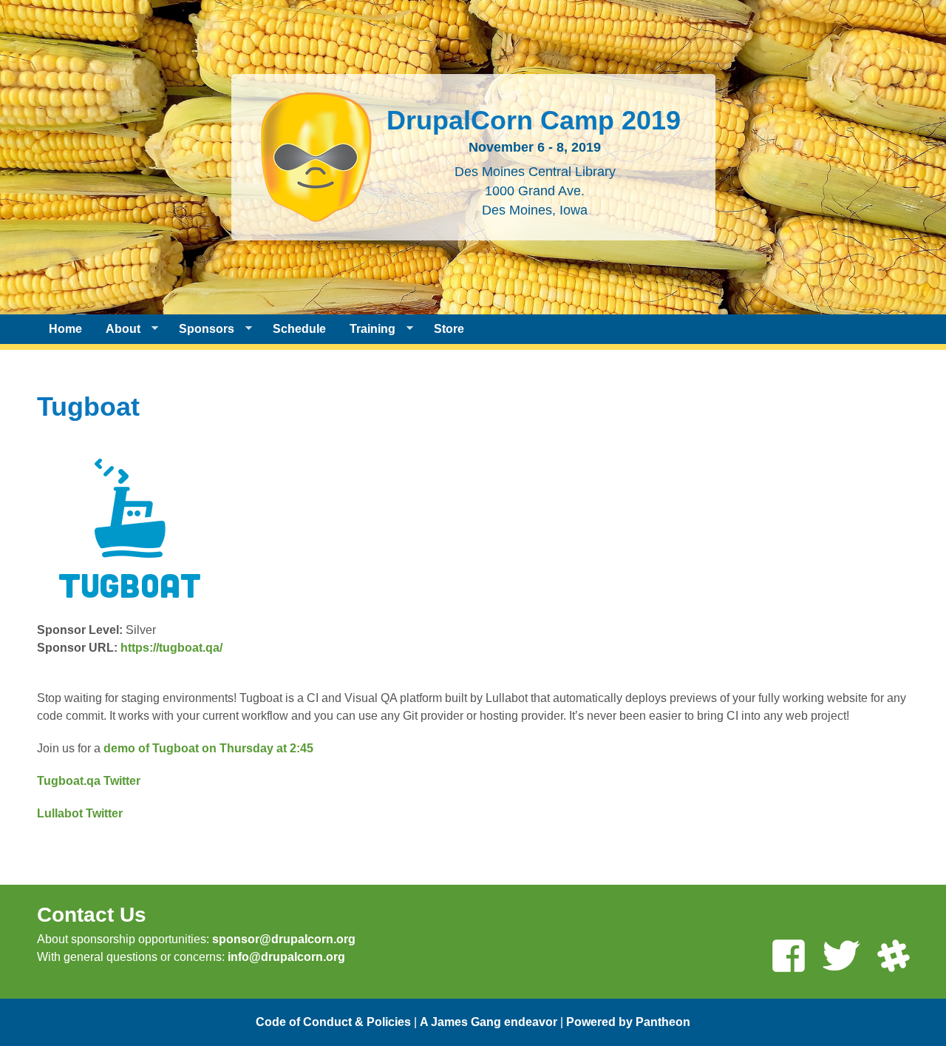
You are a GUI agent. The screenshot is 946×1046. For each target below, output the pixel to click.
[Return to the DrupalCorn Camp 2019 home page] (316, 212)
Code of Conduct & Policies (333, 1022)
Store (449, 329)
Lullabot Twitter (80, 813)
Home (65, 329)
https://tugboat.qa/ (171, 647)
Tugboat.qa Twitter (88, 781)
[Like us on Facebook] (788, 956)
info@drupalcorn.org (286, 957)
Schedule (299, 329)
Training (366, 329)
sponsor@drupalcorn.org (283, 939)
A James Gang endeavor (488, 1022)
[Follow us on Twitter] (841, 956)
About (117, 329)
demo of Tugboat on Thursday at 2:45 (207, 748)
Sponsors (200, 329)
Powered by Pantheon (628, 1022)
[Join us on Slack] (893, 956)
